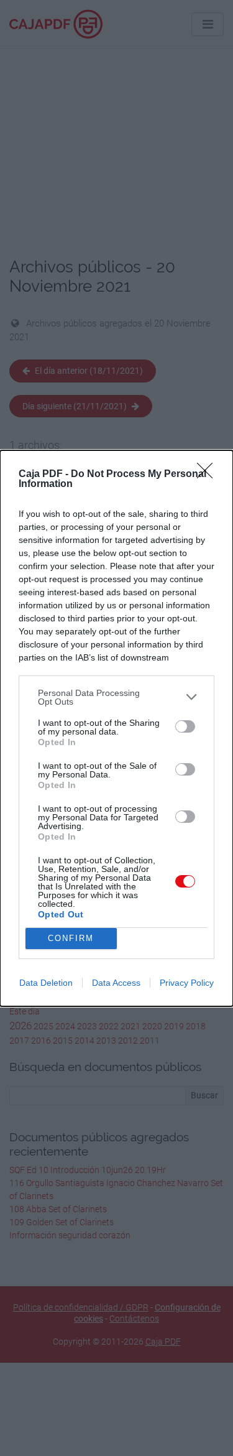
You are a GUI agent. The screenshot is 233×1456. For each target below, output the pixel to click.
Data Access (116, 983)
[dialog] (116, 728)
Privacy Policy (187, 983)
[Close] (209, 474)
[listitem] (116, 697)
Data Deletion (46, 983)
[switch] (185, 726)
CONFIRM (71, 938)
